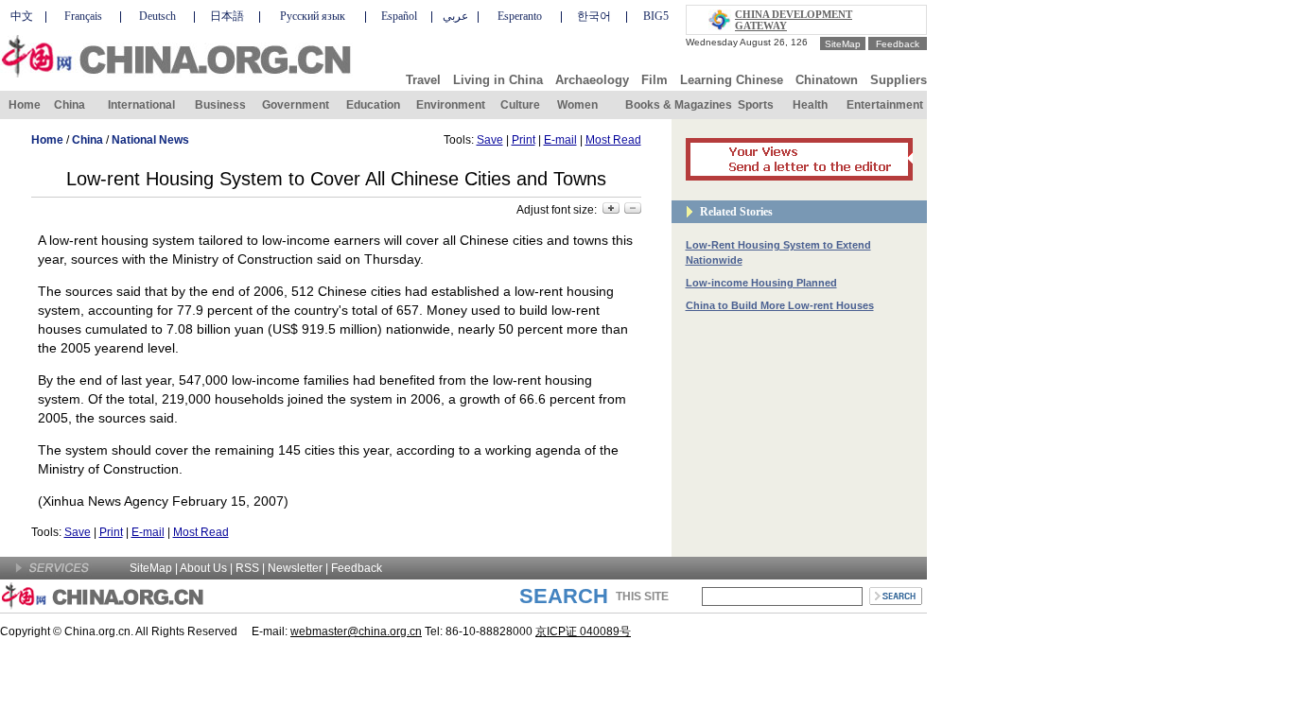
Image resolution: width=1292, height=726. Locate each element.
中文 (21, 16)
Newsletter (295, 568)
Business (220, 105)
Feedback (897, 44)
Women (577, 105)
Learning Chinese (731, 80)
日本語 (227, 16)
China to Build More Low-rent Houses (780, 305)
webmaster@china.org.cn (356, 631)
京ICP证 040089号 (583, 631)
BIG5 (656, 16)
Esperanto (520, 16)
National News (150, 140)
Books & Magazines (678, 105)
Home (25, 105)
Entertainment (885, 105)
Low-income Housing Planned (761, 282)
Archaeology (592, 80)
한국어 (594, 16)
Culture (520, 105)
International (141, 105)
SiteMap (843, 44)
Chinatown (826, 80)
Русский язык (312, 16)
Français (83, 16)
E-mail (560, 140)
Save (490, 140)
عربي (455, 16)
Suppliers (898, 80)
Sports (756, 105)
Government (295, 105)
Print (523, 140)
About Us (203, 568)
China (69, 105)
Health (810, 105)
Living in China (498, 80)
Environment (450, 105)
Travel (423, 80)
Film (654, 80)
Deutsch (157, 16)
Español (399, 16)
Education (373, 105)
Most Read (613, 140)
